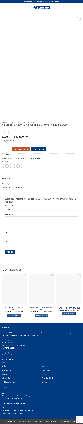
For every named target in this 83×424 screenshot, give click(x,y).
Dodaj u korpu (21, 149)
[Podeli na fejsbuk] (7, 166)
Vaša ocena (9, 206)
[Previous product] (7, 132)
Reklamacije (6, 378)
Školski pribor (38, 158)
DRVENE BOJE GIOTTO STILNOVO (69, 308)
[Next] (81, 298)
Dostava (44, 374)
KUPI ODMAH (39, 149)
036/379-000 (7, 410)
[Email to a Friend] (14, 166)
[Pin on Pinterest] (18, 166)
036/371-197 (29, 410)
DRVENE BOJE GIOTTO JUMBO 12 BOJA (41, 309)
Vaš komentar (9, 214)
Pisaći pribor (16, 122)
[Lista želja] (75, 8)
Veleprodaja (46, 370)
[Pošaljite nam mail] (10, 353)
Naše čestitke (6, 370)
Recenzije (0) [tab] (6, 178)
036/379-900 (18, 410)
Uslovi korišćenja (48, 378)
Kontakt (44, 382)
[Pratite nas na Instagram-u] (7, 353)
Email (7, 242)
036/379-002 (19, 413)
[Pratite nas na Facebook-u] (3, 353)
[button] (3, 7)
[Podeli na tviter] (10, 166)
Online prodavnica (48, 366)
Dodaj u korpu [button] (14, 315)
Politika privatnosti (8, 382)
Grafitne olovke (29, 122)
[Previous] (1, 298)
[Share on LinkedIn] (21, 166)
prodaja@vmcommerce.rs (16, 403)
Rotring (6, 161)
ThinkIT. (74, 421)
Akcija (4, 366)
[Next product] (3, 132)
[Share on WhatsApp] (3, 166)
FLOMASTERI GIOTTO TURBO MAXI (14, 309)
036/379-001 (7, 413)
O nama (4, 374)
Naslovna (5, 122)
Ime (6, 232)
